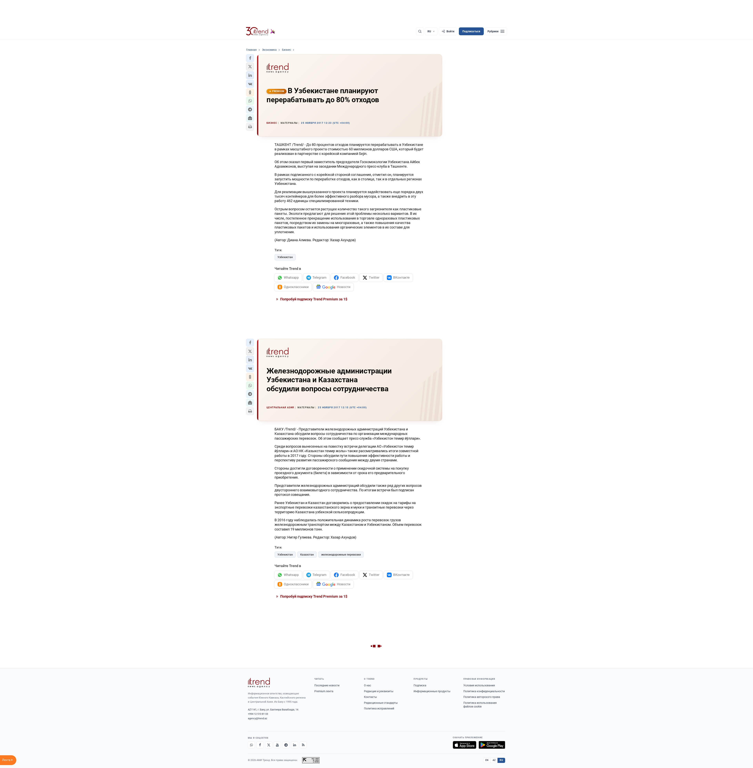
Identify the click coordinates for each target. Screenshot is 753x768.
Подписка (420, 685)
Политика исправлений (379, 708)
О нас (367, 685)
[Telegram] (285, 744)
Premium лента (323, 691)
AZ (494, 760)
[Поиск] (420, 31)
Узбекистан (285, 257)
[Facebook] (260, 744)
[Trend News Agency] (259, 683)
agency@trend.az (257, 718)
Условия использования (479, 685)
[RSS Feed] (303, 744)
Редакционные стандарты (381, 702)
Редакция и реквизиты (378, 691)
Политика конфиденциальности (484, 691)
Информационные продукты (432, 691)
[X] (268, 744)
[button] (250, 58)
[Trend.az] (260, 31)
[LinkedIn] (294, 744)
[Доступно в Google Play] (492, 745)
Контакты (370, 696)
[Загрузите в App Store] (464, 745)
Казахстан (307, 554)
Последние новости (326, 685)
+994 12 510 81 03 (258, 713)
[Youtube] (277, 744)
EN (486, 760)
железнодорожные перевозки (341, 554)
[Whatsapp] (251, 744)
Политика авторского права (481, 696)
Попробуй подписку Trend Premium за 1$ (313, 299)
